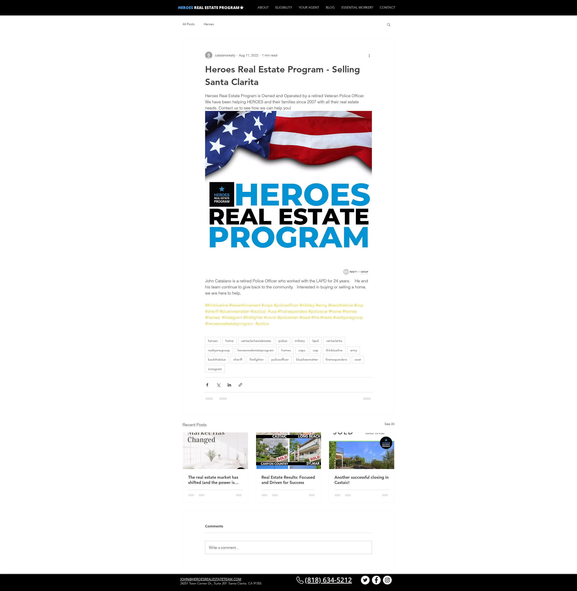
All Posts (189, 24)
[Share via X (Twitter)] (218, 385)
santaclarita (334, 341)
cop (315, 350)
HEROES (185, 7)
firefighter (257, 359)
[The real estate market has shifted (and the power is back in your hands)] (215, 450)
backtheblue (217, 359)
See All (389, 424)
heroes (213, 341)
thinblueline (334, 350)
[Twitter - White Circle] (365, 584)
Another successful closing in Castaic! (361, 480)
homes (286, 350)
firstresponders (336, 359)
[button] (389, 24)
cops (301, 350)
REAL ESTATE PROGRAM (216, 7)
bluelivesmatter (307, 359)
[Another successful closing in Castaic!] (361, 450)
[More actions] (369, 55)
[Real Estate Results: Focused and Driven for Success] (288, 450)
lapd (315, 341)
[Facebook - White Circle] (376, 584)
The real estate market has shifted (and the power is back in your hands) (213, 480)
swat (358, 359)
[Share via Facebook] (207, 385)
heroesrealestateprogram (256, 350)
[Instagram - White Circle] (387, 584)
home (229, 341)
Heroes (209, 24)
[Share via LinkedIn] (229, 385)
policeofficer (280, 359)
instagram (215, 369)
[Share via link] (240, 385)
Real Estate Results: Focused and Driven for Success (288, 480)
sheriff (238, 359)
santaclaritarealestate (256, 341)
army (353, 350)
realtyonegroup (219, 350)
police (283, 341)
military (300, 341)
